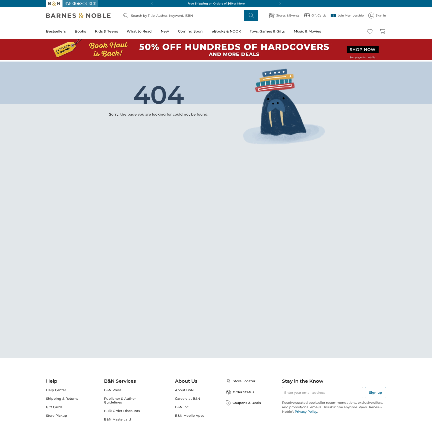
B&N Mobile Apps (189, 414)
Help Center (56, 388)
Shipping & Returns (62, 397)
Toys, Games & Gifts (267, 31)
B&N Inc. (182, 405)
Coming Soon (190, 31)
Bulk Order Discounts (122, 409)
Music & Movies (307, 31)
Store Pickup (56, 414)
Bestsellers (56, 31)
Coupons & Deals (246, 401)
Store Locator (244, 379)
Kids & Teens (106, 31)
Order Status (243, 390)
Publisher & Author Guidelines (120, 399)
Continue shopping (122, 102)
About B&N (184, 388)
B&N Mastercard (117, 418)
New (165, 31)
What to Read (139, 31)
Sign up (375, 391)
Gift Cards (54, 405)
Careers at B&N (187, 397)
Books (80, 31)
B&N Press (113, 388)
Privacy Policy (306, 410)
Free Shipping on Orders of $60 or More (216, 3)
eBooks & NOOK (226, 31)
